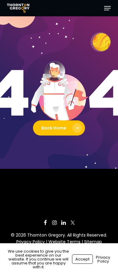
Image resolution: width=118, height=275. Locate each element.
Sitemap (93, 242)
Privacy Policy (30, 242)
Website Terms (64, 242)
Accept (82, 259)
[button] (107, 8)
